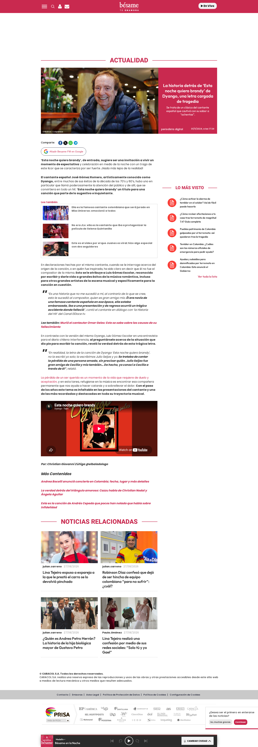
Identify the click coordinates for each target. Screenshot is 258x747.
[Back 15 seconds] (120, 741)
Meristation (183, 719)
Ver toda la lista (207, 276)
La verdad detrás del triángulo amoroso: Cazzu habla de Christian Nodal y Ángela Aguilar (94, 492)
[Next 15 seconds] (137, 741)
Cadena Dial (149, 714)
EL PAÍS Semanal (162, 714)
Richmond (87, 719)
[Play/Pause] (129, 741)
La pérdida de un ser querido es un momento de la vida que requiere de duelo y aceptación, (95, 380)
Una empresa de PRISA (57, 712)
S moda (151, 719)
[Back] (112, 741)
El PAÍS (89, 709)
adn (178, 709)
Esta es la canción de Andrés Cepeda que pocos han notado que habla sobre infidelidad (96, 505)
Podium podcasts (121, 719)
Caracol (191, 709)
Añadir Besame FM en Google (66, 151)
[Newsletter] (66, 6)
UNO (113, 714)
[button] (44, 6)
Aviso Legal (92, 694)
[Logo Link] (129, 6)
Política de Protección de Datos (121, 694)
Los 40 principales (105, 709)
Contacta (62, 694)
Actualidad (129, 60)
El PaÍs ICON (136, 719)
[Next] (146, 741)
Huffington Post (93, 714)
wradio (123, 714)
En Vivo (208, 6)
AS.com (167, 709)
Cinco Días (136, 714)
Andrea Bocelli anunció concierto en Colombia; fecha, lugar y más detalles (95, 481)
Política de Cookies (154, 694)
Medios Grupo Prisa (57, 720)
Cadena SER (156, 709)
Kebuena (188, 714)
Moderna (104, 719)
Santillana (122, 709)
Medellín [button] (60, 739)
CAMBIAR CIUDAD (197, 740)
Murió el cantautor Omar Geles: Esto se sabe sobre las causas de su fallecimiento (99, 325)
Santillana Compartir (141, 709)
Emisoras (77, 694)
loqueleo (166, 719)
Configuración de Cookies (185, 694)
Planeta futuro (175, 714)
